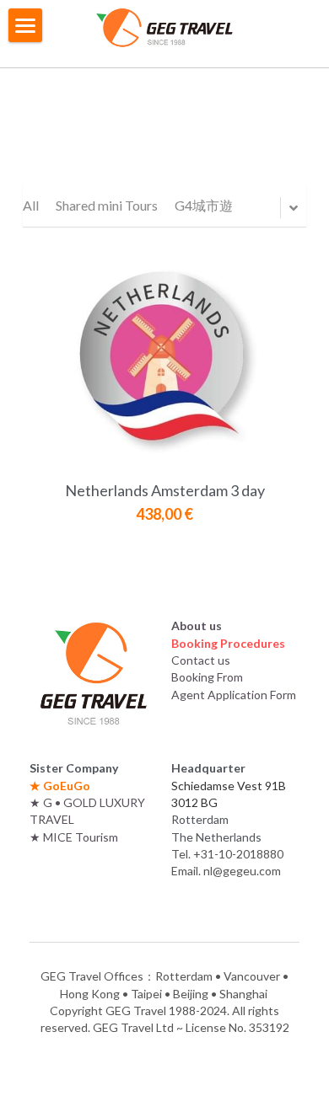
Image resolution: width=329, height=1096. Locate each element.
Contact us (200, 660)
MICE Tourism (80, 837)
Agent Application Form (233, 694)
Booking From (207, 677)
